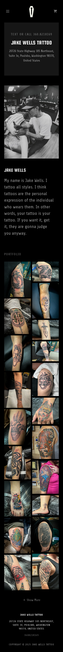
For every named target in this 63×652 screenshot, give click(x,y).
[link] (31, 11)
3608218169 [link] (31, 635)
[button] (8, 11)
